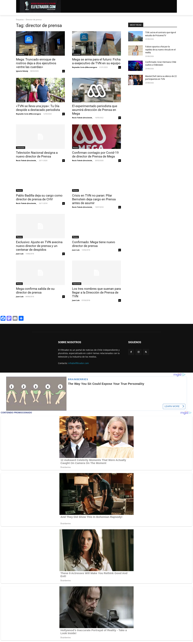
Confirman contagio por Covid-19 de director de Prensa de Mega (95, 154)
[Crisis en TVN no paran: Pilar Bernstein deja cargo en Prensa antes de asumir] (96, 179)
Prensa (75, 147)
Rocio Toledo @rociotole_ (82, 117)
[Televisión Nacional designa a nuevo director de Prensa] (40, 136)
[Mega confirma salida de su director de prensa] (40, 273)
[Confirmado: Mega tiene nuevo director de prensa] (96, 226)
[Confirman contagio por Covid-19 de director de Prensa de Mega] (96, 136)
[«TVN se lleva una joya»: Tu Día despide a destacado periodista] (40, 90)
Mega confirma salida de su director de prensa (35, 290)
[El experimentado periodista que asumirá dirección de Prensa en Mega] (96, 90)
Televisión (20, 101)
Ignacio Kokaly (22, 71)
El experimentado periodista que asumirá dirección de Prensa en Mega (94, 109)
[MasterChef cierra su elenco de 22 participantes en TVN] (135, 80)
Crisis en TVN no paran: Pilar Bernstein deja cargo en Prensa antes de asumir (94, 199)
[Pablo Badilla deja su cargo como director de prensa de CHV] (40, 179)
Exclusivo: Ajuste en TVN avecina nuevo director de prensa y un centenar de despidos (39, 245)
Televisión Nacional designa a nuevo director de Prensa (37, 154)
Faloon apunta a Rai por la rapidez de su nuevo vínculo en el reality (160, 49)
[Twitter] (146, 352)
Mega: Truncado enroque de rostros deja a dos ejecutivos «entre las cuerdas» (36, 63)
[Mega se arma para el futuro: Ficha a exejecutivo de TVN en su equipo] (96, 43)
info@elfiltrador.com (78, 363)
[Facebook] (131, 352)
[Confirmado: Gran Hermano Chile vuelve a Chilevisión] (135, 66)
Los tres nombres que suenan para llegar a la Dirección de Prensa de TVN (96, 292)
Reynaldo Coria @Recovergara (84, 67)
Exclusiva (20, 54)
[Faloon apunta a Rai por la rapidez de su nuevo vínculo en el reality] (135, 50)
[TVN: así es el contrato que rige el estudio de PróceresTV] (135, 36)
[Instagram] (138, 352)
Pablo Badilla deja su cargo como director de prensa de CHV (39, 197)
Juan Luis (19, 254)
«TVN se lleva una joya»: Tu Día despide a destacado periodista (38, 108)
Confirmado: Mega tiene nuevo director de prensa (93, 244)
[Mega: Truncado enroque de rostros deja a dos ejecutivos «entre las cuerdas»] (40, 43)
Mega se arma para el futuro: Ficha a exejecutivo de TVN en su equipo (96, 61)
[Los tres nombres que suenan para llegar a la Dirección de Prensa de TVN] (96, 273)
